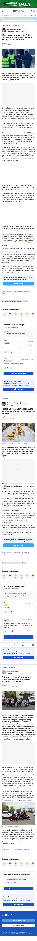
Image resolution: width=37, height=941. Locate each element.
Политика (4, 667)
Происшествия (7, 15)
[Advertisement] (18, 94)
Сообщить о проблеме (18, 920)
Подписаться (18, 283)
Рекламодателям (18, 925)
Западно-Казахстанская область (11, 562)
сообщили (17, 266)
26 (4, 577)
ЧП (29, 15)
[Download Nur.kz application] (18, 4)
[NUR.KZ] (18, 11)
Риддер (25, 301)
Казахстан (12, 667)
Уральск (24, 562)
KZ (31, 11)
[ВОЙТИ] (34, 11)
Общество (5, 399)
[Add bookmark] (33, 645)
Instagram (20, 389)
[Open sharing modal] (23, 645)
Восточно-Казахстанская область (11, 301)
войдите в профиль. (11, 335)
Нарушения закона (21, 15)
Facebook (5, 112)
